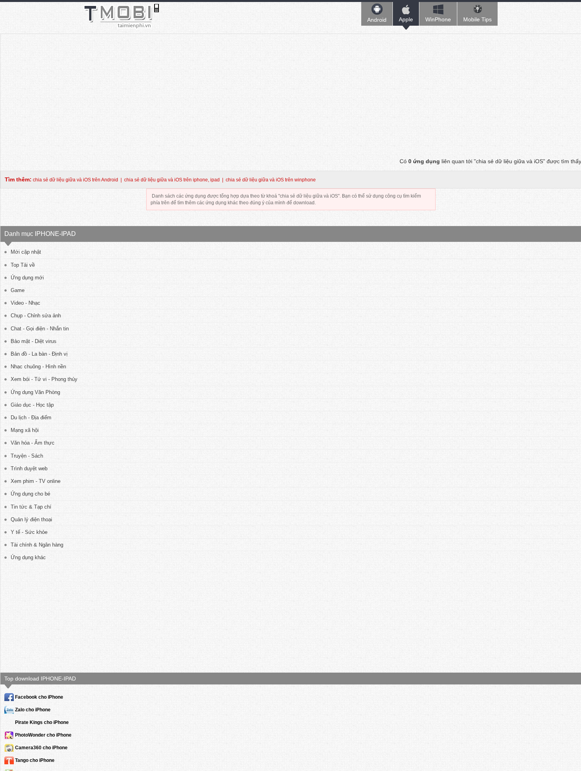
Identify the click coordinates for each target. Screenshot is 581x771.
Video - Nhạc (25, 303)
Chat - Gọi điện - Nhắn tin (40, 329)
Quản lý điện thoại (31, 519)
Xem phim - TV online (35, 481)
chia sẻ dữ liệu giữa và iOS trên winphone (271, 180)
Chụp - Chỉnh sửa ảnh (36, 316)
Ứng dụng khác (28, 557)
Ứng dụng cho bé (30, 494)
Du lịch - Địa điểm (31, 417)
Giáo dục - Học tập (32, 405)
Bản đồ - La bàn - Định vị (39, 354)
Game (18, 290)
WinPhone (438, 19)
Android (377, 20)
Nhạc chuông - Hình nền (38, 366)
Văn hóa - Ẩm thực (33, 443)
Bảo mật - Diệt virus (34, 341)
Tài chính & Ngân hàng (37, 545)
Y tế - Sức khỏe (29, 532)
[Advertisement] (291, 89)
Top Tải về (23, 265)
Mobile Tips (477, 19)
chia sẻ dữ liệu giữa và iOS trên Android (75, 180)
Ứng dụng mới (27, 278)
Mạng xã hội (25, 430)
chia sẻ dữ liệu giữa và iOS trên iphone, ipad (172, 180)
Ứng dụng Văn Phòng (35, 392)
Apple (406, 19)
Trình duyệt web (29, 468)
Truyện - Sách (27, 456)
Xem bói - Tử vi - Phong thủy (44, 379)
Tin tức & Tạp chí (31, 507)
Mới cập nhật (26, 252)
